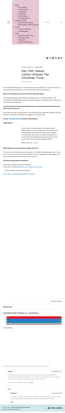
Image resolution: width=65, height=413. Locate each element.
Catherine (13, 393)
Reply (9, 389)
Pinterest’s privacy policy (27, 167)
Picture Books (39, 67)
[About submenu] (20, 33)
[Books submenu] (20, 5)
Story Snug (6, 407)
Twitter (36, 142)
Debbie (10, 371)
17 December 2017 (56, 393)
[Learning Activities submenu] (28, 20)
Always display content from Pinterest (17, 170)
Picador (59, 301)
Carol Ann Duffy (14, 119)
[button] (7, 317)
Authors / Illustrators (27, 67)
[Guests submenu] (21, 27)
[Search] (61, 22)
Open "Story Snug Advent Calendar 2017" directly (19, 174)
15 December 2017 (56, 371)
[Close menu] (13, 1)
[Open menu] (8, 22)
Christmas (54, 301)
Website (29, 142)
